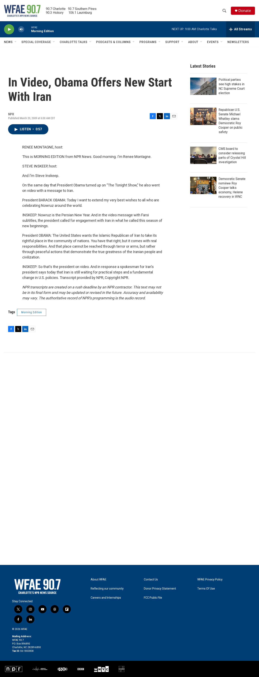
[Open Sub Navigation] (15, 42)
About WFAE (98, 579)
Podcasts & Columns (113, 42)
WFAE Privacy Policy (210, 579)
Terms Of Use (206, 588)
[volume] (21, 29)
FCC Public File (153, 597)
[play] (9, 29)
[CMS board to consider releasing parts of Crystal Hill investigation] (203, 155)
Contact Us (151, 579)
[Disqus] (129, 406)
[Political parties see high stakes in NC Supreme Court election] (203, 86)
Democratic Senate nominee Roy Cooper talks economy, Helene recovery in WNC (232, 188)
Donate (244, 10)
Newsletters (238, 42)
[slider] (27, 29)
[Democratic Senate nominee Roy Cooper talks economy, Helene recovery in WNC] (203, 185)
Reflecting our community (107, 588)
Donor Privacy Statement (160, 588)
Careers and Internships (106, 597)
